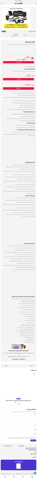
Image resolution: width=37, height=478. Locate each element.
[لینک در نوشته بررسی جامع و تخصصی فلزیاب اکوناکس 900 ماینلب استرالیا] (18, 385)
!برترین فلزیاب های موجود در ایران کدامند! (18, 351)
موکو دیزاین (3, 473)
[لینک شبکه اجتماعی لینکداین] (13, 36)
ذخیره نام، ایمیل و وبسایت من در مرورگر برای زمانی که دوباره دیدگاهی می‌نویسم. (22, 437)
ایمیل (35, 429)
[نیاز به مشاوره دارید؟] (18, 86)
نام (35, 425)
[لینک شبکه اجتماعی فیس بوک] (17, 36)
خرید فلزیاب (15, 356)
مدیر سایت (33, 35)
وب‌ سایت (34, 433)
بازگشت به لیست (18, 366)
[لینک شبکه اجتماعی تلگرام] (12, 36)
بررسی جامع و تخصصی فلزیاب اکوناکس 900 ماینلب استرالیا (18, 400)
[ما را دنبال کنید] (18, 77)
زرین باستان (17, 473)
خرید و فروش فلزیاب (16, 353)
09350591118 (34, 457)
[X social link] (16, 36)
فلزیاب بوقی (3, 31)
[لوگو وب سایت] (18, 3)
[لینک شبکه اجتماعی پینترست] (14, 36)
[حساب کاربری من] (1, 3)
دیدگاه (34, 414)
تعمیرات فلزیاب (10, 356)
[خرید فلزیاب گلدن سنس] (18, 59)
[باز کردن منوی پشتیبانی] (34, 473)
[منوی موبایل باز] (36, 3)
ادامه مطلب (18, 404)
